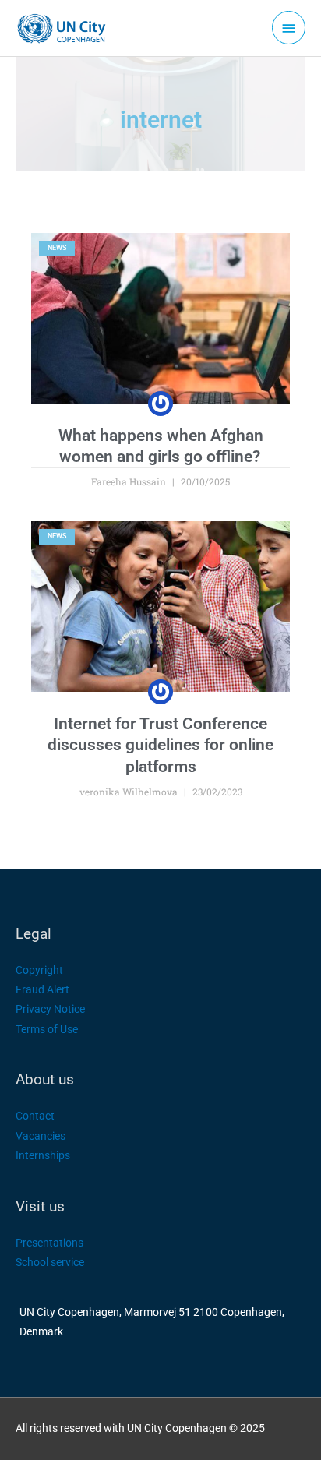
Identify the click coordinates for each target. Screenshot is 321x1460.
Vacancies (40, 1136)
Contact (35, 1115)
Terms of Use (47, 1029)
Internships (43, 1155)
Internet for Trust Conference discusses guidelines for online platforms (160, 745)
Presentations (49, 1242)
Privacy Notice (50, 1009)
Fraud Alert (42, 989)
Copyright (39, 970)
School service (50, 1262)
